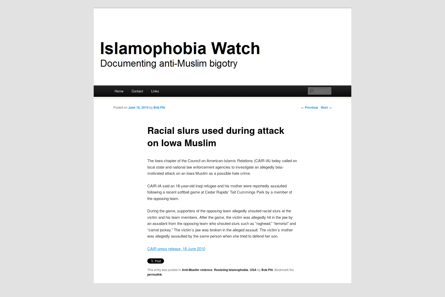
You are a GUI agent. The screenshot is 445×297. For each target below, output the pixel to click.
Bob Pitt (159, 107)
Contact (137, 91)
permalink (154, 274)
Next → (326, 107)
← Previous (309, 107)
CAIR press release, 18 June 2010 (176, 248)
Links (155, 91)
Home (119, 91)
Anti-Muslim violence (197, 269)
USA (253, 269)
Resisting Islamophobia (231, 269)
